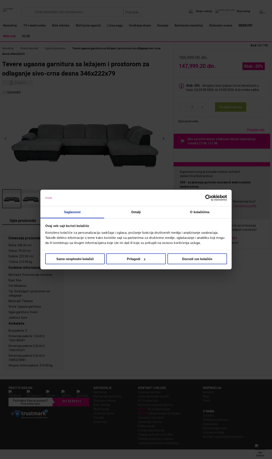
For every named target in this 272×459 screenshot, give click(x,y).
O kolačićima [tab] (199, 212)
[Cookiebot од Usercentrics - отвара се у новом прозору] (208, 198)
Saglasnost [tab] (72, 212)
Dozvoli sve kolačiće (197, 259)
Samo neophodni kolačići (75, 259)
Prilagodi (133, 259)
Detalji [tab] (136, 212)
